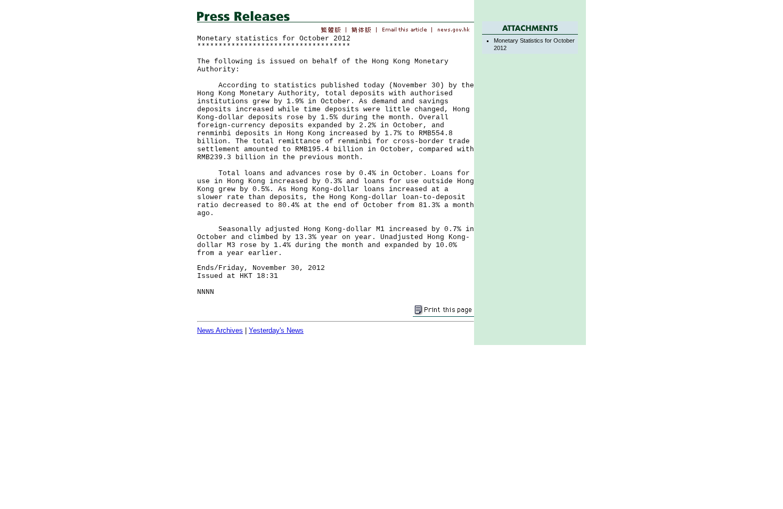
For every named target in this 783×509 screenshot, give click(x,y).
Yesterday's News (276, 330)
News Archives (220, 330)
